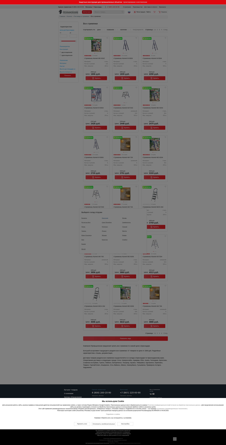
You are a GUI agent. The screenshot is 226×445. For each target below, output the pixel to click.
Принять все (82, 424)
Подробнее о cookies (113, 414)
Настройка (125, 424)
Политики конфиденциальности (158, 405)
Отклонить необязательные (104, 424)
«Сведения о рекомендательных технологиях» (172, 408)
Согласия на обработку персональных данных (185, 405)
